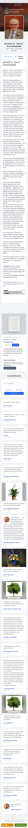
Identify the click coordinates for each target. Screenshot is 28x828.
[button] (14, 492)
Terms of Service (18, 821)
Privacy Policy (10, 821)
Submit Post (14, 393)
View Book (7, 345)
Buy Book (15, 345)
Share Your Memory (10, 368)
